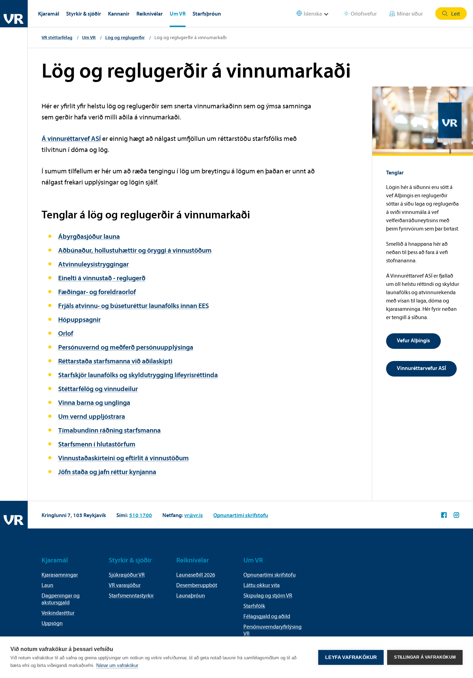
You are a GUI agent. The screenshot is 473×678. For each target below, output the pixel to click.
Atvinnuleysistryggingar (93, 264)
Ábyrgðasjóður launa (89, 236)
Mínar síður (410, 13)
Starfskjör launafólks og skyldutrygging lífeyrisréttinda (138, 374)
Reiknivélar (149, 13)
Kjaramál (48, 13)
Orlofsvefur (364, 13)
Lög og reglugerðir (125, 37)
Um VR (178, 13)
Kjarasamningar (60, 574)
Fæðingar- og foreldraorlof (97, 291)
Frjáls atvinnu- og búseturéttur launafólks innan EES (133, 305)
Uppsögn (52, 623)
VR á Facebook (444, 515)
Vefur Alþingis (413, 340)
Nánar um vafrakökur (117, 665)
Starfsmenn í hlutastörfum (96, 444)
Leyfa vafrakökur (351, 657)
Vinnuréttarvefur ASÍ (421, 367)
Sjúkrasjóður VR (127, 574)
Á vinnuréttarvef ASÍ (71, 138)
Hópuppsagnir (79, 319)
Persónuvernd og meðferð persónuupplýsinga (125, 347)
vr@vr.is (193, 515)
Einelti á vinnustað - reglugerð (101, 277)
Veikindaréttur (58, 612)
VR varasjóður (125, 584)
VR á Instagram (456, 515)
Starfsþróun (207, 13)
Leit (455, 13)
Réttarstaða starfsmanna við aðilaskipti (115, 360)
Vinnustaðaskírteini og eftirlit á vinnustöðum (123, 457)
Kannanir (119, 13)
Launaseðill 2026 (195, 574)
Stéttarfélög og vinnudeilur (98, 388)
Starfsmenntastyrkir (131, 595)
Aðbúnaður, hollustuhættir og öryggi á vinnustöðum (135, 250)
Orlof (65, 333)
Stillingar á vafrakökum (425, 657)
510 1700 (140, 515)
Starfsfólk (254, 605)
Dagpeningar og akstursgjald (61, 599)
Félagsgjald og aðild (266, 616)
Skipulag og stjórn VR (267, 595)
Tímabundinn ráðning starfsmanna (109, 430)
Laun (47, 584)
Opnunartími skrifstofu (240, 515)
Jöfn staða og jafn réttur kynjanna (107, 471)
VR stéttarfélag (57, 37)
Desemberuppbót (196, 584)
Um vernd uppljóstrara (91, 416)
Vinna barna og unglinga (94, 402)
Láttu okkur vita (261, 584)
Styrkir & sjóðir (83, 13)
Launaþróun (190, 595)
